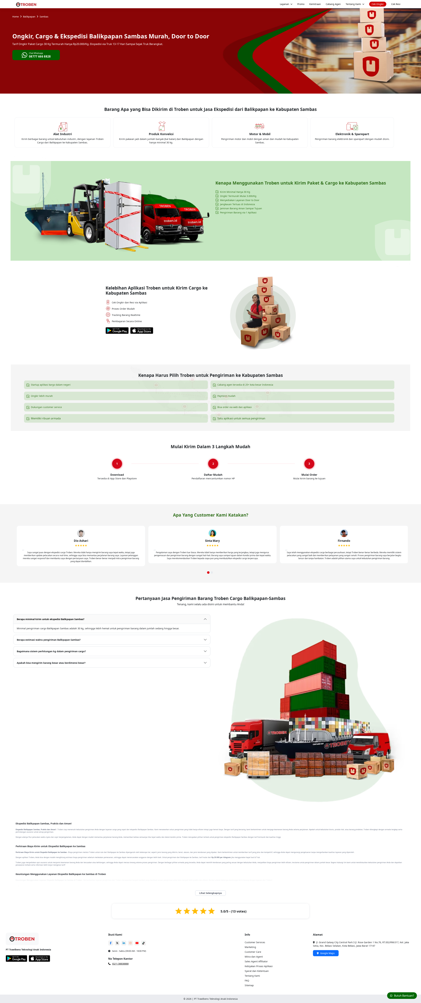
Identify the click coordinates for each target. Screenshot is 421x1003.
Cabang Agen (333, 4)
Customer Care (253, 951)
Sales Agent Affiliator (256, 961)
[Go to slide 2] (211, 572)
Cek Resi (395, 4)
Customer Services (255, 942)
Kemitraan (315, 4)
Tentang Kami (353, 4)
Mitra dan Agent (254, 956)
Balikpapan (29, 16)
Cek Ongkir (378, 4)
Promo (300, 4)
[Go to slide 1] (208, 572)
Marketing (250, 947)
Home (15, 16)
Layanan (284, 4)
